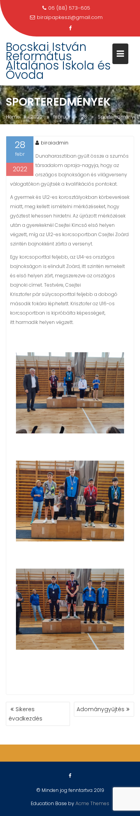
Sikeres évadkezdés (25, 713)
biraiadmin (54, 142)
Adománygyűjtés (100, 709)
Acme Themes (92, 803)
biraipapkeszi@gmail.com (70, 17)
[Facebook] (70, 28)
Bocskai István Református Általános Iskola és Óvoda (58, 60)
